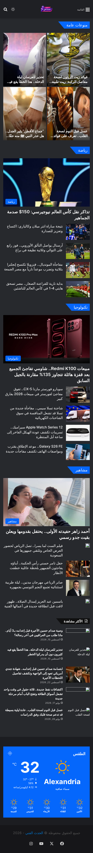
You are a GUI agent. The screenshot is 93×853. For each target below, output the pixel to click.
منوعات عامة (77, 25)
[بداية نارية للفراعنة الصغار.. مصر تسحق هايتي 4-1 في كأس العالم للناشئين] (78, 289)
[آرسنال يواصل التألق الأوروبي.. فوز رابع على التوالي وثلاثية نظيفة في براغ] (78, 251)
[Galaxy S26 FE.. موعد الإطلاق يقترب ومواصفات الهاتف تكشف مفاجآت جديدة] (78, 452)
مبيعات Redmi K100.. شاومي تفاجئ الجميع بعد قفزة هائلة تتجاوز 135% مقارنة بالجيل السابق (49, 374)
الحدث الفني (34, 833)
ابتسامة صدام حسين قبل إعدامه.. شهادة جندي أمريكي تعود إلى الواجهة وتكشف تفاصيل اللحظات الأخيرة (34, 673)
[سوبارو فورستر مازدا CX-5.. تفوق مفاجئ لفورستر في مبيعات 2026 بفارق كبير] (78, 395)
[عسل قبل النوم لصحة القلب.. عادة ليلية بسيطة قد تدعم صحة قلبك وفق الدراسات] (78, 716)
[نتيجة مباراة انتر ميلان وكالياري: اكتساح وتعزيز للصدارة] (78, 232)
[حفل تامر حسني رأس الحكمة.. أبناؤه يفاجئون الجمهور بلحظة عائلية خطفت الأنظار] (78, 569)
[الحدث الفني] (46, 9)
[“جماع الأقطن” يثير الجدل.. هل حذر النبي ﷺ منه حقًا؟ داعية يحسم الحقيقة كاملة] (24, 113)
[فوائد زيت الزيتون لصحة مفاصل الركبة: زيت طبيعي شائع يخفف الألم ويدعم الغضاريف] (68, 59)
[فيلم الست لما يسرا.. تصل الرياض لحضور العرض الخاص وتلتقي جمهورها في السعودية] (87, 545)
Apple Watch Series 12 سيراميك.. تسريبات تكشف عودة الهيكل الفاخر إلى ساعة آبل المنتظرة (35, 432)
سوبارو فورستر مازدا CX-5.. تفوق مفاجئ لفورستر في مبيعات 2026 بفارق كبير (34, 394)
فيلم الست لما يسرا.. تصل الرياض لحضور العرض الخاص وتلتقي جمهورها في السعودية (33, 550)
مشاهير (81, 470)
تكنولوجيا (81, 307)
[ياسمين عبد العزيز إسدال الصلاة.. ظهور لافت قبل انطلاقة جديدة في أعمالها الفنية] (87, 601)
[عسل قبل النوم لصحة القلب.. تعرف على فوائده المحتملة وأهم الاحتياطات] (68, 113)
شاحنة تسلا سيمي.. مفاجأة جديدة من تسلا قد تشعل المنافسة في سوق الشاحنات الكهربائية (36, 413)
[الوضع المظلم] (13, 11)
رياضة (83, 150)
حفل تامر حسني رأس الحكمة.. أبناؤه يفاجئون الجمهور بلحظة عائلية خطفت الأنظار (36, 568)
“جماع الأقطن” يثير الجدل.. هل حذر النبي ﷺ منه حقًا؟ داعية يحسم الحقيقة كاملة (24, 136)
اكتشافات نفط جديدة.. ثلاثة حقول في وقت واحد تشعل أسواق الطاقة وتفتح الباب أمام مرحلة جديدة (33, 693)
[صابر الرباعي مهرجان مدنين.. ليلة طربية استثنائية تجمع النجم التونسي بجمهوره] (78, 588)
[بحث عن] (5, 11)
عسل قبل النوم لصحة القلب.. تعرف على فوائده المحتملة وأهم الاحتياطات (70, 136)
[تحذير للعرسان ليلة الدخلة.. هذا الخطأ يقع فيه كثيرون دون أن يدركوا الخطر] (24, 59)
